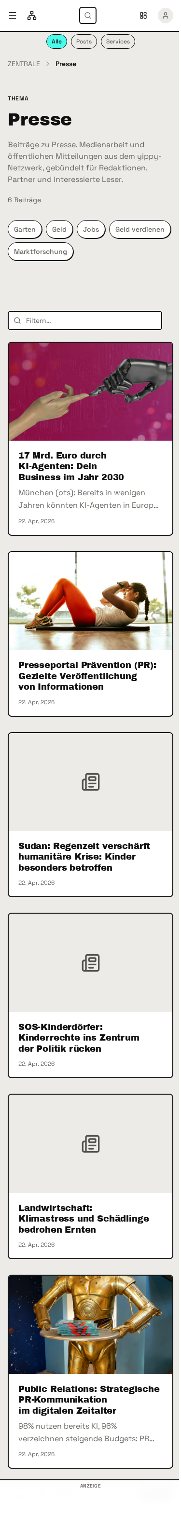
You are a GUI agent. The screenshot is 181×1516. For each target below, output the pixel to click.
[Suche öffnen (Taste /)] (88, 15)
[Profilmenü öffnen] (165, 15)
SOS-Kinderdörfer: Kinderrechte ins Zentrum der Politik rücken (78, 1038)
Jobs (91, 229)
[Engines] (32, 15)
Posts (84, 41)
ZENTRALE (24, 63)
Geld (59, 229)
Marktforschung (40, 251)
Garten (25, 229)
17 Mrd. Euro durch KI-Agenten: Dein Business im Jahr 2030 (71, 466)
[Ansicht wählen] (143, 15)
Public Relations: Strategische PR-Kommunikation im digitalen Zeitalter (89, 1400)
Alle (57, 41)
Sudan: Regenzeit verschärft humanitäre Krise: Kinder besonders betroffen (84, 857)
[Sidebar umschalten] (12, 15)
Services (118, 41)
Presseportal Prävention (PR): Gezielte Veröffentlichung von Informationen (87, 676)
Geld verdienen (140, 229)
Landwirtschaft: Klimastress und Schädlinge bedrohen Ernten (83, 1219)
